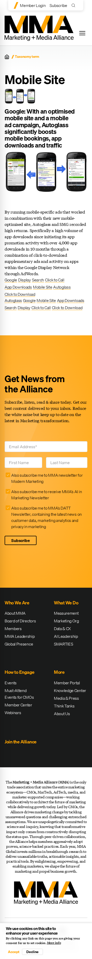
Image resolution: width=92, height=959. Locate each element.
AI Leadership (66, 636)
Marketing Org (66, 620)
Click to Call (54, 279)
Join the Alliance (21, 741)
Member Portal (67, 682)
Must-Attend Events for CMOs (19, 693)
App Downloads (18, 287)
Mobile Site (42, 287)
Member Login (32, 5)
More (59, 672)
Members (13, 628)
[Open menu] (82, 33)
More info (54, 943)
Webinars (13, 712)
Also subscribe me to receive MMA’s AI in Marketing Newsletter (46, 494)
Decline (32, 952)
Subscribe (58, 5)
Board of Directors (20, 620)
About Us (62, 713)
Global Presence (19, 644)
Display (24, 279)
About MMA (15, 613)
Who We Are (17, 602)
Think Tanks (64, 706)
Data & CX (62, 628)
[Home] (7, 56)
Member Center (18, 705)
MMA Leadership (20, 636)
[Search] (74, 5)
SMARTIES (63, 644)
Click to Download (20, 294)
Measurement (66, 613)
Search (38, 279)
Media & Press (66, 698)
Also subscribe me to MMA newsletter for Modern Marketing (47, 478)
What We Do (66, 602)
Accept (13, 952)
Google (11, 279)
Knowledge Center (70, 690)
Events (11, 682)
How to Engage (19, 672)
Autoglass (62, 287)
